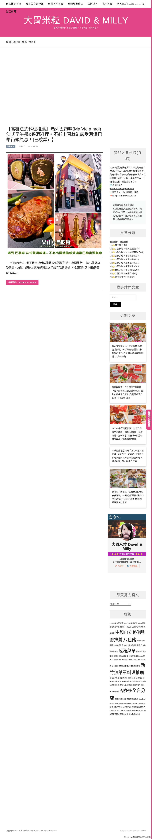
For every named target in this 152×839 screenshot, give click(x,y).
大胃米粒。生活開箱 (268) (127, 270)
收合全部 (124, 241)
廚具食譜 (122, 4)
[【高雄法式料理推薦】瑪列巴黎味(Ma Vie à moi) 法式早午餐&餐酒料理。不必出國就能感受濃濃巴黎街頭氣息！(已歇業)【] (54, 204)
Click (149, 420)
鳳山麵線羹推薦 (134, 714)
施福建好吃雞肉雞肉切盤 (119, 678)
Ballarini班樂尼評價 (130, 623)
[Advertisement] (54, 90)
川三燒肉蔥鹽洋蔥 (120, 666)
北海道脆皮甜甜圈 (133, 645)
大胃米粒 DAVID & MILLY (76, 20)
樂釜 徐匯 (131, 678)
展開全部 (114, 241)
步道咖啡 (139, 678)
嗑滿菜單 (127, 650)
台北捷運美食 (13, 4)
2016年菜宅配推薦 (116, 623)
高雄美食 (10, 146)
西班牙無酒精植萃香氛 (126, 703)
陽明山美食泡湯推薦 (124, 710)
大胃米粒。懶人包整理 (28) (127, 248)
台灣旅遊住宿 (75, 4)
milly (22, 146)
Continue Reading (26, 282)
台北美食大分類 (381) (125, 277)
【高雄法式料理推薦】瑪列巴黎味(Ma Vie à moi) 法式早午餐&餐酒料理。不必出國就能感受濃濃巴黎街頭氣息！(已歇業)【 (54, 134)
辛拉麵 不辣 (116, 707)
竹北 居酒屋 (127, 685)
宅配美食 (107, 4)
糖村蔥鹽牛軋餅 (138, 685)
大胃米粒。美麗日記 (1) (126, 273)
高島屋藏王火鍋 (138, 710)
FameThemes (140, 831)
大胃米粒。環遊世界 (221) (127, 263)
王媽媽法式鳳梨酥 (128, 681)
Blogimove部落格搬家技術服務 (137, 837)
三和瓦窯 (128, 627)
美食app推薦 (114, 691)
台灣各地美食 (55, 4)
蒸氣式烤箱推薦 (132, 699)
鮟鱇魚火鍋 (124, 714)
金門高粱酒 (136, 707)
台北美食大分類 (34, 4)
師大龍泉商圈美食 (133, 666)
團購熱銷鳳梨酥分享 (121, 656)
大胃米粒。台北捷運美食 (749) (129, 252)
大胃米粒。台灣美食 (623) (127, 256)
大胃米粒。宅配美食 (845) (127, 266)
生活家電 (11, 11)
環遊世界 (93, 4)
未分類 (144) (121, 245)
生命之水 (138, 681)
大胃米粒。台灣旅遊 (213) (127, 259)
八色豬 (129, 639)
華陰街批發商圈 (120, 699)
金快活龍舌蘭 (126, 707)
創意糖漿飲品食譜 (120, 645)
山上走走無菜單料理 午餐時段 (123, 660)
